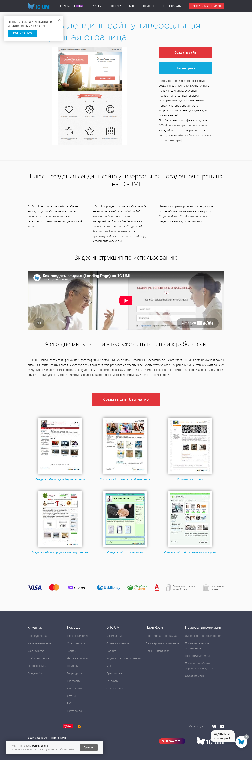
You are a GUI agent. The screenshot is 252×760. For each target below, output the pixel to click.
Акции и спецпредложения (123, 658)
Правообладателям (197, 656)
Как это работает (77, 636)
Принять (89, 747)
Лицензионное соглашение (203, 636)
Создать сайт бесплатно (126, 399)
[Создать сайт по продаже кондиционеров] (60, 547)
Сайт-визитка (36, 651)
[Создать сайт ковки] (190, 474)
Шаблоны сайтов (39, 658)
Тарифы (96, 6)
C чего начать (172, 6)
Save (69, 726)
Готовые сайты (37, 666)
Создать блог (36, 673)
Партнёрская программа (161, 636)
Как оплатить (75, 688)
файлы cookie (40, 745)
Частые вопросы (77, 658)
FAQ (69, 703)
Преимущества (37, 636)
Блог (132, 6)
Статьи (71, 696)
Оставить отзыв (116, 688)
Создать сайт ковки (190, 479)
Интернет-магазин (39, 643)
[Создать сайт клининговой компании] (125, 474)
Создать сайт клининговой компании (125, 479)
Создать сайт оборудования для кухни (190, 552)
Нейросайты (66, 6)
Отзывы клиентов (117, 643)
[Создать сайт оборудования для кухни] (190, 547)
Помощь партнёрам (158, 651)
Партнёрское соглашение (162, 643)
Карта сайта (74, 711)
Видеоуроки (74, 673)
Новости (115, 6)
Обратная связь (195, 676)
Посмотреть (185, 68)
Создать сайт (185, 52)
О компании (114, 636)
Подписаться (22, 33)
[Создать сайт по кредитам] (125, 547)
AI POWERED (173, 741)
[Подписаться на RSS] (79, 726)
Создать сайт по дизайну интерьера (60, 479)
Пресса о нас (114, 673)
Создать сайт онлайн (206, 6)
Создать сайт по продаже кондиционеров (60, 552)
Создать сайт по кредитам (125, 552)
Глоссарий (73, 681)
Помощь (149, 6)
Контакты (112, 681)
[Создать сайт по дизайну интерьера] (60, 474)
